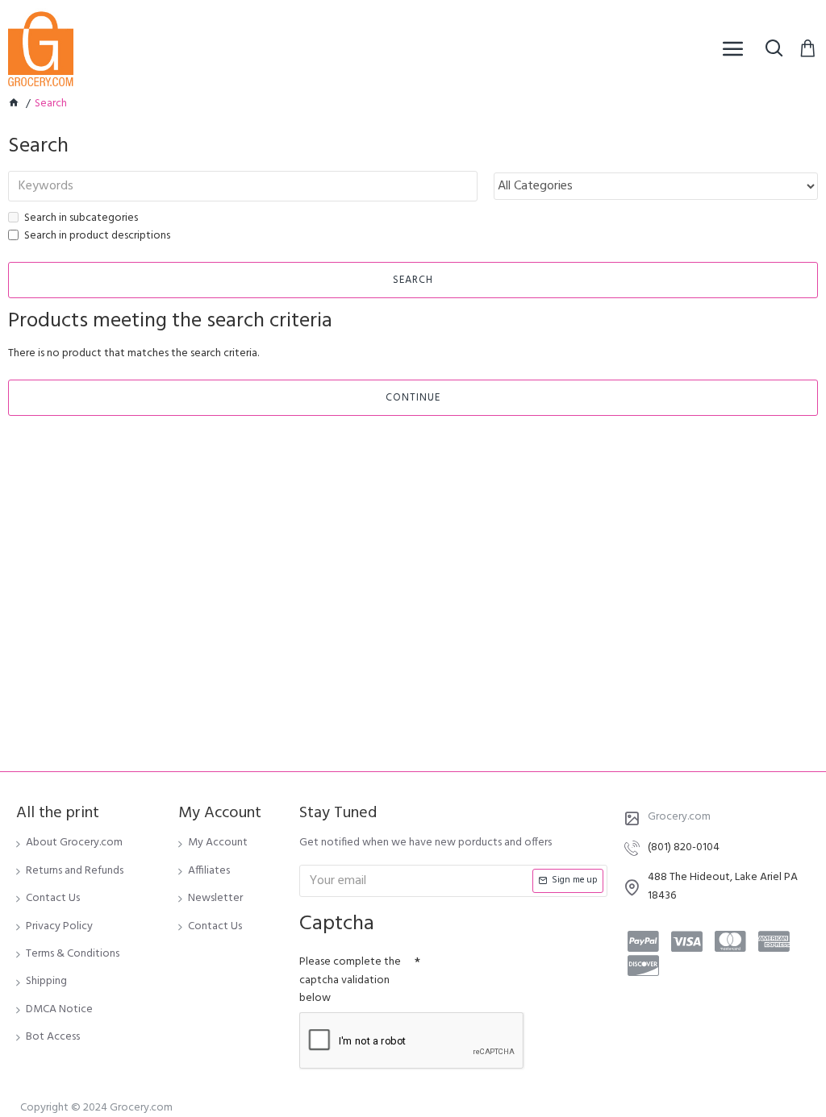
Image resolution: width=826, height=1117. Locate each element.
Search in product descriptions (97, 236)
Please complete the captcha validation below (350, 980)
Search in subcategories (81, 218)
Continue (413, 397)
